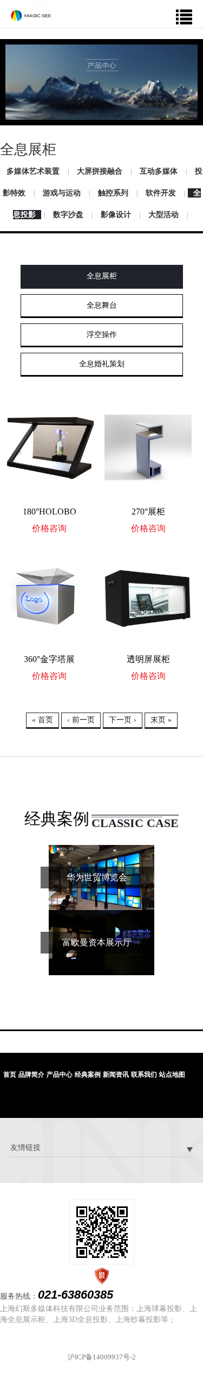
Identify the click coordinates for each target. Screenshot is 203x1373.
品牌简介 (31, 1074)
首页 (9, 1074)
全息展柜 (102, 276)
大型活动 (163, 215)
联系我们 (144, 1074)
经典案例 (88, 1074)
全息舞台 (102, 305)
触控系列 (113, 193)
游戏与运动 (62, 193)
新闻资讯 (116, 1074)
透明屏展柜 (148, 659)
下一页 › (122, 720)
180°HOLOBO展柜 (49, 515)
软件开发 (161, 193)
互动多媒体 (159, 171)
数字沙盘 (68, 215)
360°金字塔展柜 (49, 662)
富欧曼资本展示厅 (97, 942)
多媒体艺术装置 (33, 171)
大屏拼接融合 (99, 171)
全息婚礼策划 (102, 364)
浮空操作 (102, 334)
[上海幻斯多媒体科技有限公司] (31, 13)
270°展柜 (148, 511)
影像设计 (116, 215)
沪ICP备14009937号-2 (102, 1357)
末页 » (161, 720)
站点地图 (172, 1074)
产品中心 (60, 1074)
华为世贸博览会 (97, 877)
